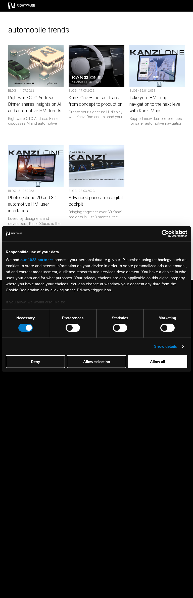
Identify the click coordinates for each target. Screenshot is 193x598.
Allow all (157, 362)
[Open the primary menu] (183, 6)
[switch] (73, 328)
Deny (35, 362)
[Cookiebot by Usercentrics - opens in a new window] (165, 233)
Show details (165, 346)
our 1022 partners (37, 260)
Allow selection (96, 362)
